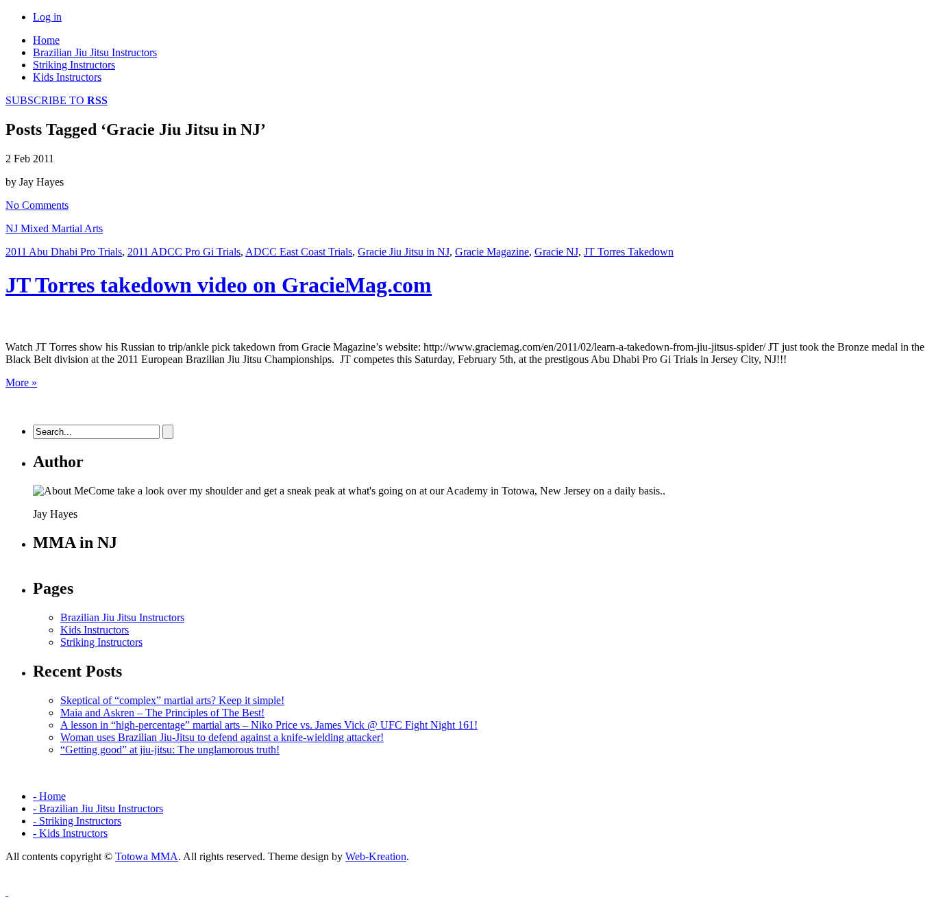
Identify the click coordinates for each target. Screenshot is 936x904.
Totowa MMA (146, 856)
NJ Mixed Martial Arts (54, 228)
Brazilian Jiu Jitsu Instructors (95, 52)
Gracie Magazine (492, 252)
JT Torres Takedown (629, 252)
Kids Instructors (67, 77)
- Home (49, 796)
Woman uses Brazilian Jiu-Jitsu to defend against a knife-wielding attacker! (222, 737)
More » (21, 382)
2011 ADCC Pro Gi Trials (184, 252)
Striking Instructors (74, 65)
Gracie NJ (556, 252)
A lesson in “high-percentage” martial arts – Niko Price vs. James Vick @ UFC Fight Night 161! (269, 725)
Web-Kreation (375, 856)
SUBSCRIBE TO (56, 100)
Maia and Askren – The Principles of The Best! (162, 712)
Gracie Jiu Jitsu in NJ (403, 252)
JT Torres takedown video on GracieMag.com (218, 285)
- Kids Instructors (70, 833)
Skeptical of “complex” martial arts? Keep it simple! (172, 700)
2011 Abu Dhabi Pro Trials (63, 252)
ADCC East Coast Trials (298, 252)
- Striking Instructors (77, 821)
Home (46, 40)
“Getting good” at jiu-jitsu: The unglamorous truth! (170, 749)
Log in (47, 17)
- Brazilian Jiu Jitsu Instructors (98, 808)
